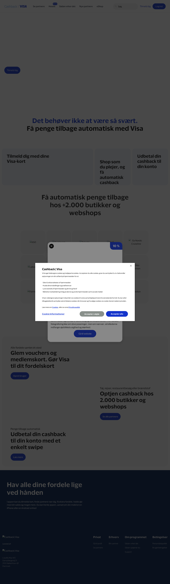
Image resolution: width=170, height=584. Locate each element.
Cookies (55, 307)
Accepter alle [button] (117, 314)
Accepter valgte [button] (91, 314)
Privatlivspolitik (74, 307)
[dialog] (85, 292)
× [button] (131, 266)
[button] (53, 314)
